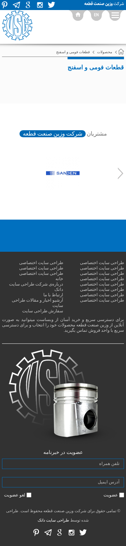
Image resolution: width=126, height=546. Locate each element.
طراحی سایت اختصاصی (102, 262)
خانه (59, 278)
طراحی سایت (57, 520)
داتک (41, 520)
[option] (63, 173)
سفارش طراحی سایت (42, 310)
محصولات (104, 52)
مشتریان (97, 134)
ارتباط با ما (53, 294)
